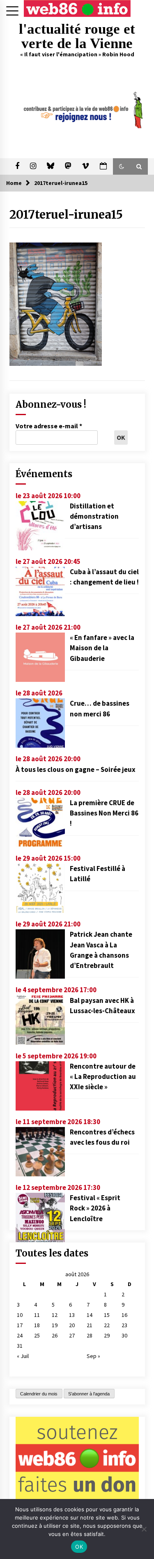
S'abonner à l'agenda (89, 1393)
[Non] (144, 1529)
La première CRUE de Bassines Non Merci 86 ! (104, 813)
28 (89, 1335)
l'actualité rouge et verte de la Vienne (77, 36)
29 (107, 1335)
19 (54, 1325)
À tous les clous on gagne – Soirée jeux (76, 769)
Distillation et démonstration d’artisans (94, 516)
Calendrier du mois (38, 1393)
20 (72, 1325)
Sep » (93, 1356)
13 (72, 1315)
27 (72, 1335)
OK (79, 1546)
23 (124, 1325)
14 (89, 1315)
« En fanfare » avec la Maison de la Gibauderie (102, 648)
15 (107, 1315)
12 (54, 1315)
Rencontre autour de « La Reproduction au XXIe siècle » (103, 1076)
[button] (121, 166)
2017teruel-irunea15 (66, 214)
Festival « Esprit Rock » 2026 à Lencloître (95, 1208)
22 (107, 1325)
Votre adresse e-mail (49, 426)
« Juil (23, 1356)
